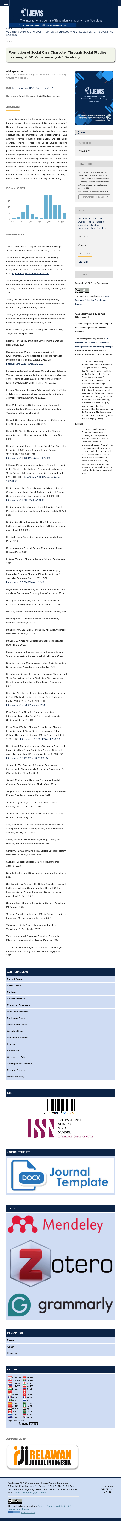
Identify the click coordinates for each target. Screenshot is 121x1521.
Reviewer (11, 992)
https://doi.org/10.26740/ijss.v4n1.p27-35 (40, 739)
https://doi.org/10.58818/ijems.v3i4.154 (32, 88)
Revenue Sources (16, 1070)
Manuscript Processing (18, 1005)
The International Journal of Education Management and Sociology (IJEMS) (93, 343)
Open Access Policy (17, 1057)
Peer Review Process (17, 1011)
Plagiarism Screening (17, 1037)
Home (9, 28)
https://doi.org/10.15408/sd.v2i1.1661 (24, 363)
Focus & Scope (14, 979)
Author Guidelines (16, 998)
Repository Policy (15, 1076)
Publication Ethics (16, 1018)
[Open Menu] (6, 3)
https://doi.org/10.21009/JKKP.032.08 (30, 273)
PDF (82, 132)
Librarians (12, 1353)
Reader (10, 1340)
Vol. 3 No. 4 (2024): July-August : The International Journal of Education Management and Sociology (59, 33)
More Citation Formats (92, 196)
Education (83, 261)
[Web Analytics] (14, 1512)
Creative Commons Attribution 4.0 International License (92, 300)
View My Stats (28, 1512)
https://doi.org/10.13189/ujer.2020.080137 (27, 758)
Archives (20, 28)
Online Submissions (17, 1024)
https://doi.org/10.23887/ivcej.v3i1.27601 (26, 705)
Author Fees (13, 1050)
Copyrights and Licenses (19, 1063)
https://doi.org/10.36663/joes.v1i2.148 (25, 582)
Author (10, 1346)
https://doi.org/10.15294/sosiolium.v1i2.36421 (29, 458)
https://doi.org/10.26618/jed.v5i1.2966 (25, 500)
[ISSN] (60, 1114)
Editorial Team (14, 985)
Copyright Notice (15, 1031)
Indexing (11, 1044)
